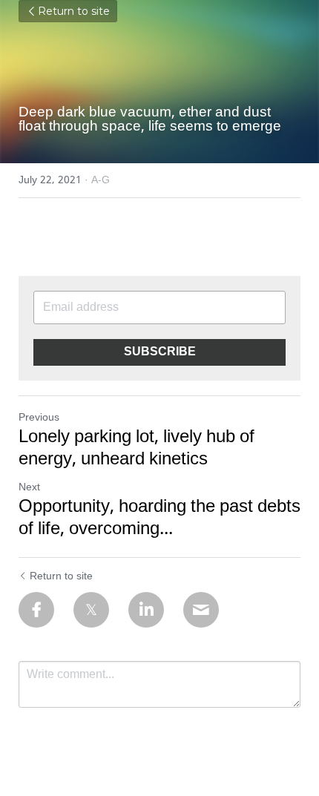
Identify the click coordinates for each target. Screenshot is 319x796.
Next (29, 487)
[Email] (201, 610)
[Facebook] (36, 610)
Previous (39, 418)
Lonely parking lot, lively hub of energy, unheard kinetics (136, 449)
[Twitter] (91, 610)
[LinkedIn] (146, 610)
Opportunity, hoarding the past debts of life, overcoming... (159, 518)
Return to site (74, 11)
